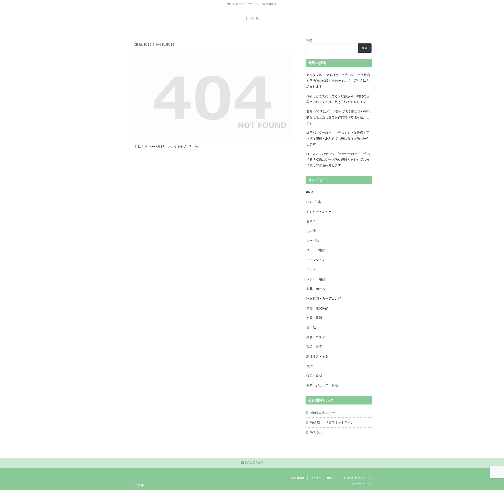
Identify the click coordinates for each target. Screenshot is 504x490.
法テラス (316, 432)
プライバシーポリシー (324, 477)
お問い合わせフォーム (357, 477)
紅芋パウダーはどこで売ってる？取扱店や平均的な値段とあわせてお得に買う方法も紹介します (337, 138)
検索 (309, 40)
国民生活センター (322, 412)
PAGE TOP (253, 463)
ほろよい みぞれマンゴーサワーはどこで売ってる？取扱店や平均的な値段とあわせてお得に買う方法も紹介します (338, 159)
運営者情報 (298, 477)
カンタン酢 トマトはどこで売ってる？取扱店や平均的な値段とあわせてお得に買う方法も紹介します (338, 80)
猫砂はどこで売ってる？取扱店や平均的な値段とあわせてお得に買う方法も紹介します (337, 99)
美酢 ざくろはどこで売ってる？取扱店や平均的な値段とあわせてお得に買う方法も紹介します (338, 117)
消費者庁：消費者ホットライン (332, 422)
